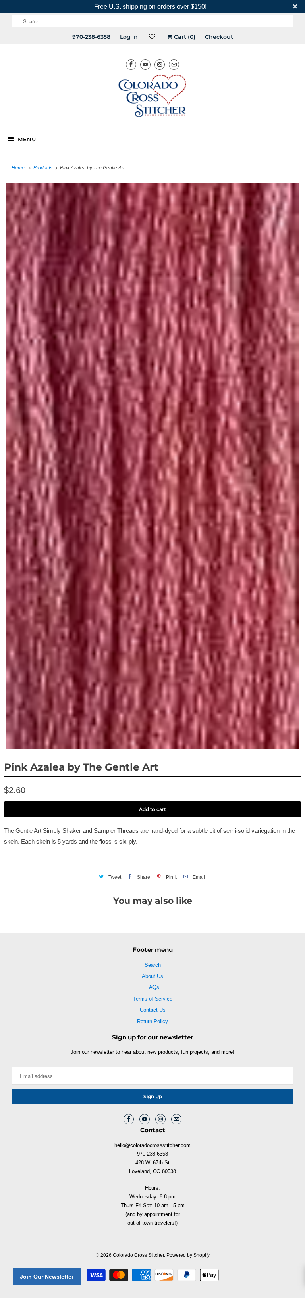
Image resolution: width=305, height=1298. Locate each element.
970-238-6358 (91, 36)
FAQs (152, 987)
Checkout (219, 36)
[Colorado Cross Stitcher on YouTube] (145, 64)
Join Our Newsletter (46, 1276)
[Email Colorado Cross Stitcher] (174, 64)
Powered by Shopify (188, 1255)
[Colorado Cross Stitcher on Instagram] (159, 64)
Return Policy (152, 1021)
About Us (152, 976)
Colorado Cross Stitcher (138, 1255)
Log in (129, 36)
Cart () (183, 36)
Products (43, 168)
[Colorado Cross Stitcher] (152, 97)
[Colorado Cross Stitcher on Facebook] (131, 64)
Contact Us (153, 1010)
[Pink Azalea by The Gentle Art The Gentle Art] (152, 466)
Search (153, 965)
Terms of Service (152, 999)
